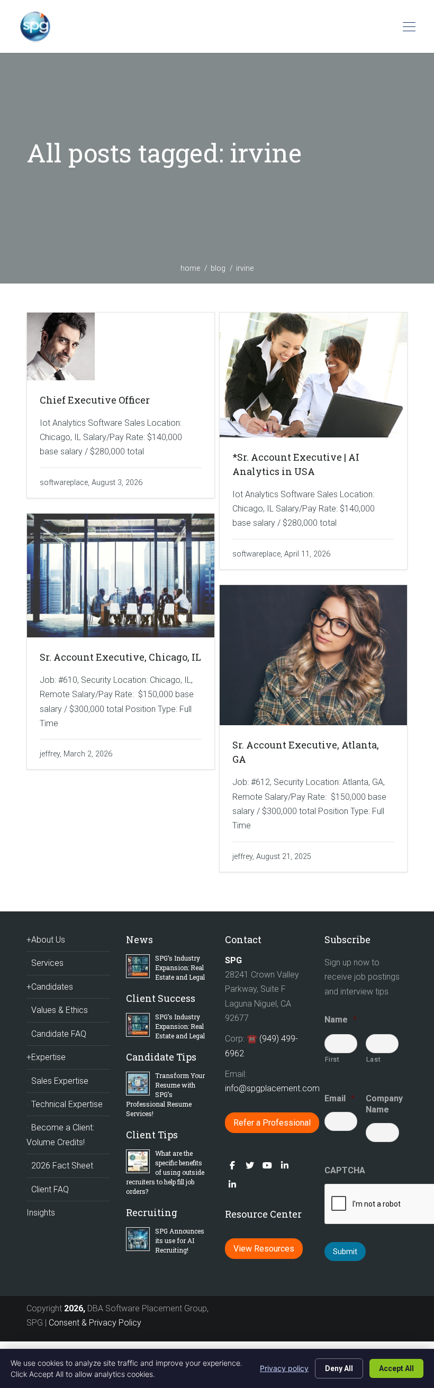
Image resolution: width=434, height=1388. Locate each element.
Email (339, 1098)
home (190, 268)
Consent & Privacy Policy (95, 1323)
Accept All (396, 1368)
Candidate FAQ (58, 1034)
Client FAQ (50, 1189)
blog (218, 268)
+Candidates (49, 987)
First (332, 1059)
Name (340, 1020)
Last (373, 1059)
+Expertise (46, 1057)
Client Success (160, 998)
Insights (40, 1213)
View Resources (263, 1249)
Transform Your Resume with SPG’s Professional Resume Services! (165, 1094)
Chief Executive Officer (95, 400)
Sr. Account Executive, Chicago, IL (120, 657)
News (139, 939)
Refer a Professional (272, 1123)
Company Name (382, 1104)
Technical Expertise (67, 1104)
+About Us (45, 940)
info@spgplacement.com (273, 1088)
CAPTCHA (344, 1170)
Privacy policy (284, 1368)
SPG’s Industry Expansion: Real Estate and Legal (180, 967)
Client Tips (152, 1134)
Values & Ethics (59, 1010)
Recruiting (151, 1212)
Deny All (339, 1368)
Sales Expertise (59, 1081)
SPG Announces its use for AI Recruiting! (179, 1240)
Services (47, 963)
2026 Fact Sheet (62, 1166)
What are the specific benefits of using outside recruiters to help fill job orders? (165, 1172)
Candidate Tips (161, 1057)
